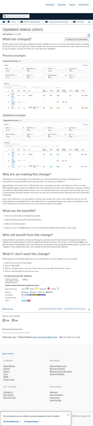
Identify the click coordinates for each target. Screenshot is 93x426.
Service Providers (57, 374)
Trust (5, 374)
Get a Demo (8, 395)
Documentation (56, 395)
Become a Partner (57, 369)
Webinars (54, 392)
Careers (6, 369)
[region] (35, 419)
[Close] (68, 414)
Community (62, 4)
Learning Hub (55, 400)
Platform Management (32, 22)
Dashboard (50, 4)
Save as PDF (89, 35)
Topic (14, 337)
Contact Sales (84, 4)
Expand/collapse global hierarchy (5, 21)
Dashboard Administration (58, 22)
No (16, 321)
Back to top (7, 309)
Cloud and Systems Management (45, 337)
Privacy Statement (11, 421)
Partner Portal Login (58, 366)
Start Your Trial (9, 397)
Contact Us (8, 392)
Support (72, 4)
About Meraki (9, 366)
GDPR (5, 377)
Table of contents (77, 40)
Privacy (6, 371)
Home (13, 22)
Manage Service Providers (61, 371)
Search (5, 16)
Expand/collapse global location (89, 21)
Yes (7, 321)
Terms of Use (8, 379)
